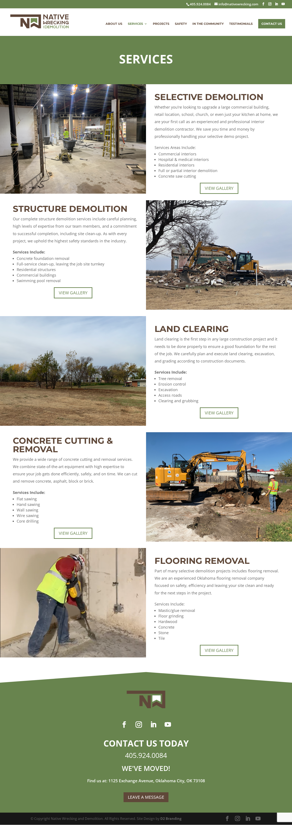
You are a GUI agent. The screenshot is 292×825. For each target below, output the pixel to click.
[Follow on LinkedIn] (153, 724)
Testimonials (241, 24)
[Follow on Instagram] (138, 724)
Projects (161, 24)
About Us (114, 24)
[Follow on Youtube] (167, 724)
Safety (181, 24)
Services (135, 24)
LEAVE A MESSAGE (146, 797)
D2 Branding (170, 818)
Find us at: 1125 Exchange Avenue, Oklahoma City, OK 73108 (146, 781)
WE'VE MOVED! (146, 768)
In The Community (208, 24)
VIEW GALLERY (219, 188)
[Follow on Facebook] (124, 724)
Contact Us (271, 24)
